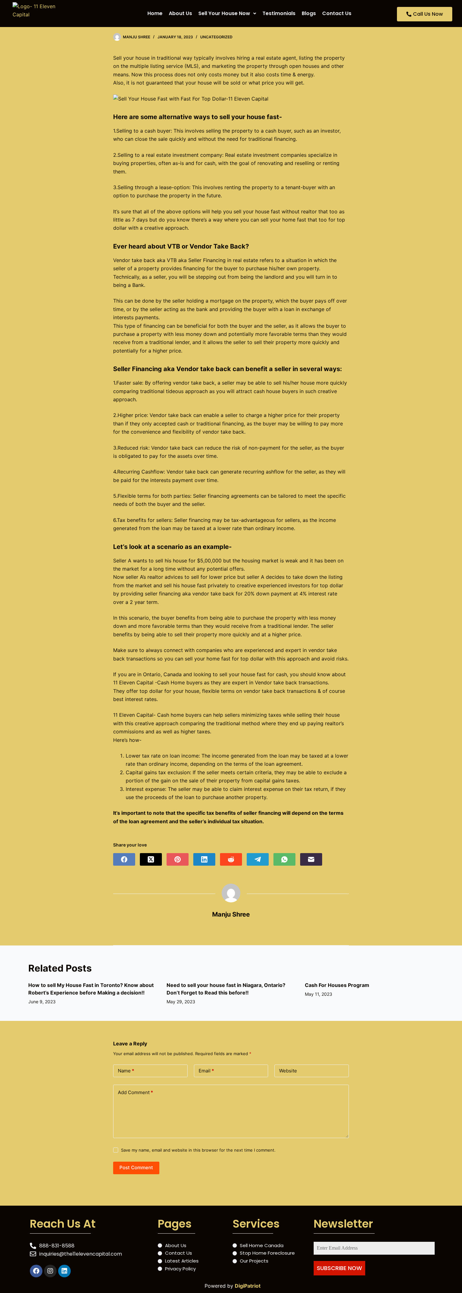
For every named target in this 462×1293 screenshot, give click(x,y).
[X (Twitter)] (151, 859)
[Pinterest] (178, 859)
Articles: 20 (231, 929)
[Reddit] (231, 859)
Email (206, 1071)
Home (154, 13)
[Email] (311, 859)
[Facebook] (124, 859)
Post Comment (136, 1167)
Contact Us (336, 13)
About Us (180, 13)
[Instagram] (50, 1271)
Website (288, 1071)
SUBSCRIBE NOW (339, 1268)
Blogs (309, 13)
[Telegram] (258, 859)
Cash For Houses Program (337, 985)
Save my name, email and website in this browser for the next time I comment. (198, 1150)
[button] (227, 13)
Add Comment (135, 1092)
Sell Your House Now (224, 13)
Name (126, 1071)
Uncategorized (216, 37)
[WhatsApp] (284, 859)
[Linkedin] (64, 1271)
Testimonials (278, 13)
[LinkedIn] (204, 859)
